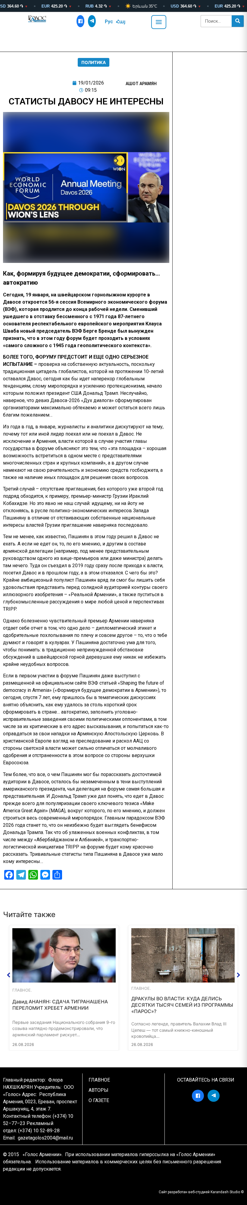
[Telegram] (92, 21)
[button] (9, 975)
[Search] (238, 21)
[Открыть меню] (158, 22)
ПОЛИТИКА (93, 62)
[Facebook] (80, 21)
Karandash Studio (225, 1192)
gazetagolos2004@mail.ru (45, 1138)
